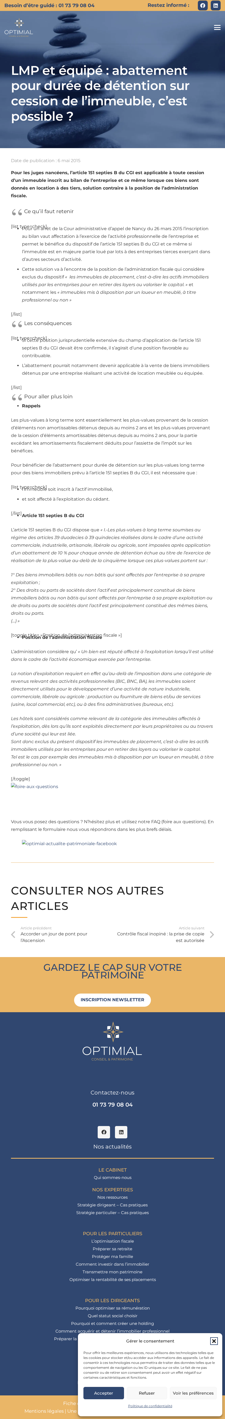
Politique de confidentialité (150, 1406)
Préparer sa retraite (112, 1248)
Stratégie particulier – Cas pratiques (112, 1212)
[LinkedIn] (216, 5)
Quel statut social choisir (112, 1315)
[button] (214, 1341)
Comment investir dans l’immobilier (112, 1264)
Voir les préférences (193, 1393)
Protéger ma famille (112, 1256)
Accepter (103, 1393)
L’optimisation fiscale (112, 1241)
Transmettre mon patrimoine (112, 1271)
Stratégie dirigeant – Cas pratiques (112, 1205)
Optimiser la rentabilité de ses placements (112, 1279)
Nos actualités (112, 1146)
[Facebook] (203, 5)
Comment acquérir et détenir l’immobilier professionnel (112, 1331)
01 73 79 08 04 (112, 1104)
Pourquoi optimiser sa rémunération (112, 1308)
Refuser (147, 1393)
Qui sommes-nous (112, 1177)
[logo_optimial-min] (18, 27)
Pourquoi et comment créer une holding (112, 1323)
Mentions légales (44, 1411)
